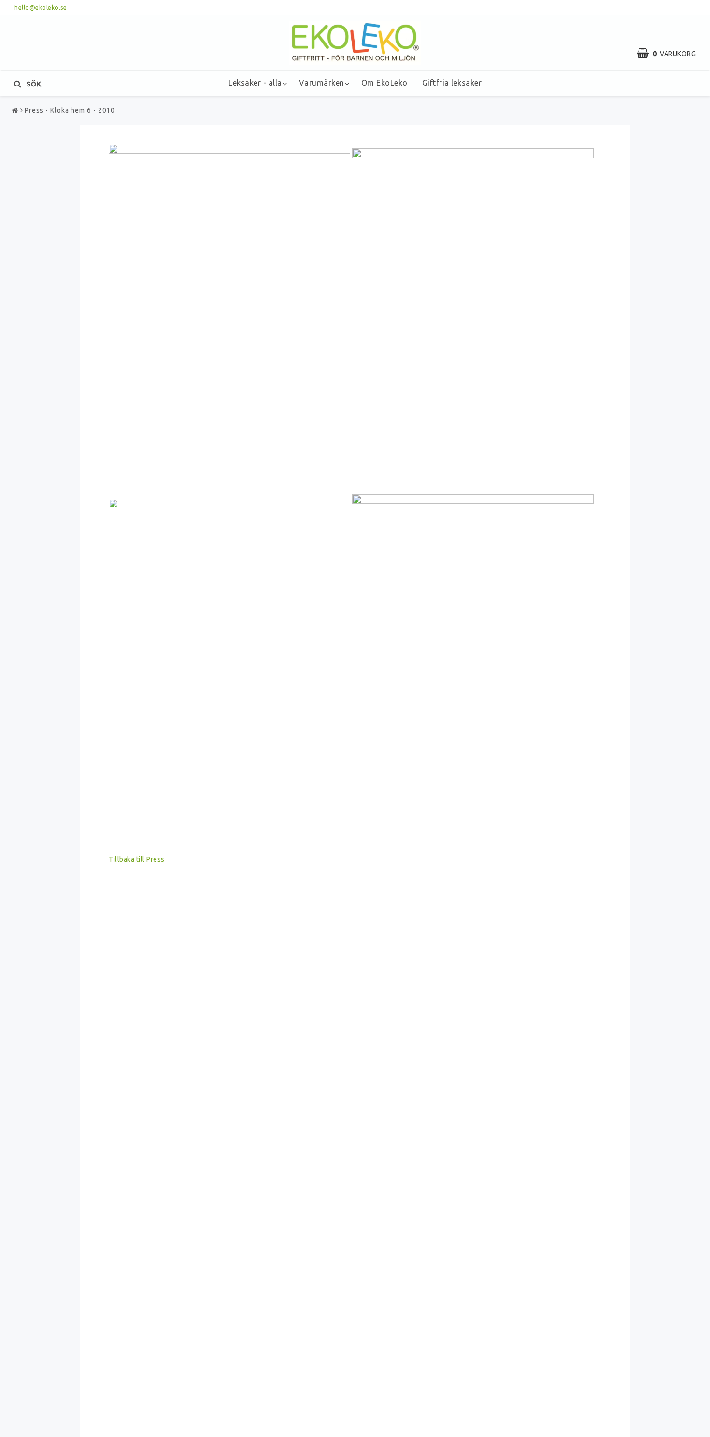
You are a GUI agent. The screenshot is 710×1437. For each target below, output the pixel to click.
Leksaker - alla (255, 82)
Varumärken (321, 82)
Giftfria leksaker (452, 82)
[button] (671, 53)
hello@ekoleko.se (40, 7)
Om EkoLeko (384, 82)
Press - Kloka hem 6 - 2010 (70, 110)
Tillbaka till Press (137, 859)
